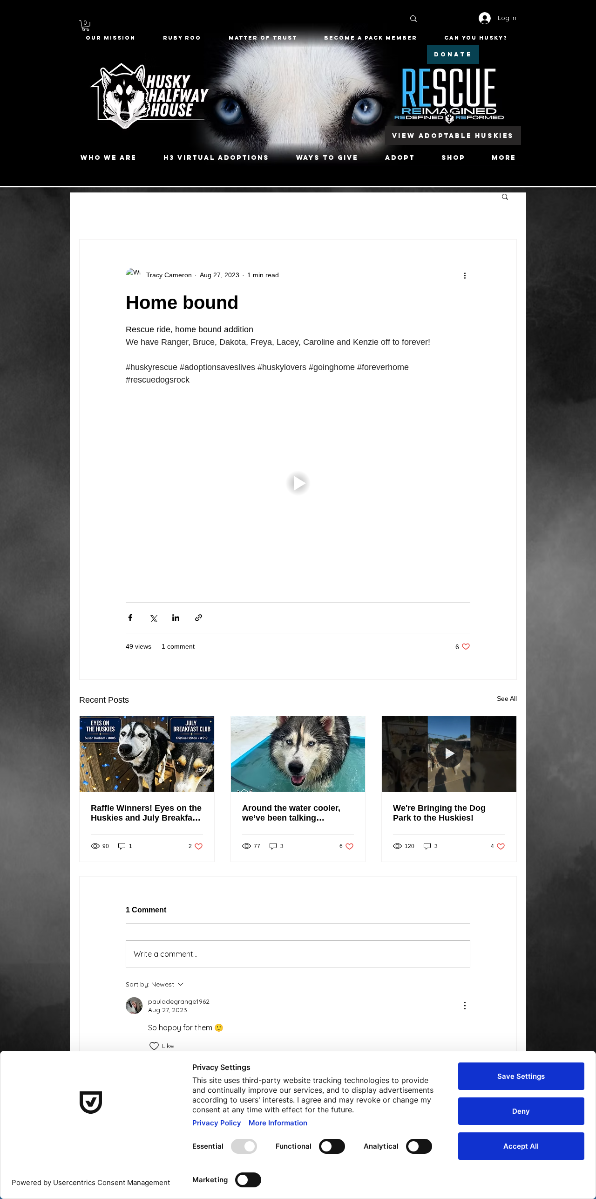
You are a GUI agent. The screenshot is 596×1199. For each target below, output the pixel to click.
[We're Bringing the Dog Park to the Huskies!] (449, 754)
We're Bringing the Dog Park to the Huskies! (439, 812)
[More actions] (464, 275)
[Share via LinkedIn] (175, 617)
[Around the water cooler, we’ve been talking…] (298, 754)
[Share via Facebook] (130, 617)
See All (507, 698)
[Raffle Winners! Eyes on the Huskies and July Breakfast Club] (147, 754)
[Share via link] (198, 617)
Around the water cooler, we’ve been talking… (291, 812)
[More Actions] (464, 1005)
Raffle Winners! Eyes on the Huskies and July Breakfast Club (146, 813)
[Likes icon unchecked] (154, 1046)
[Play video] (298, 483)
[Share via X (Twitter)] (153, 617)
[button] (85, 25)
